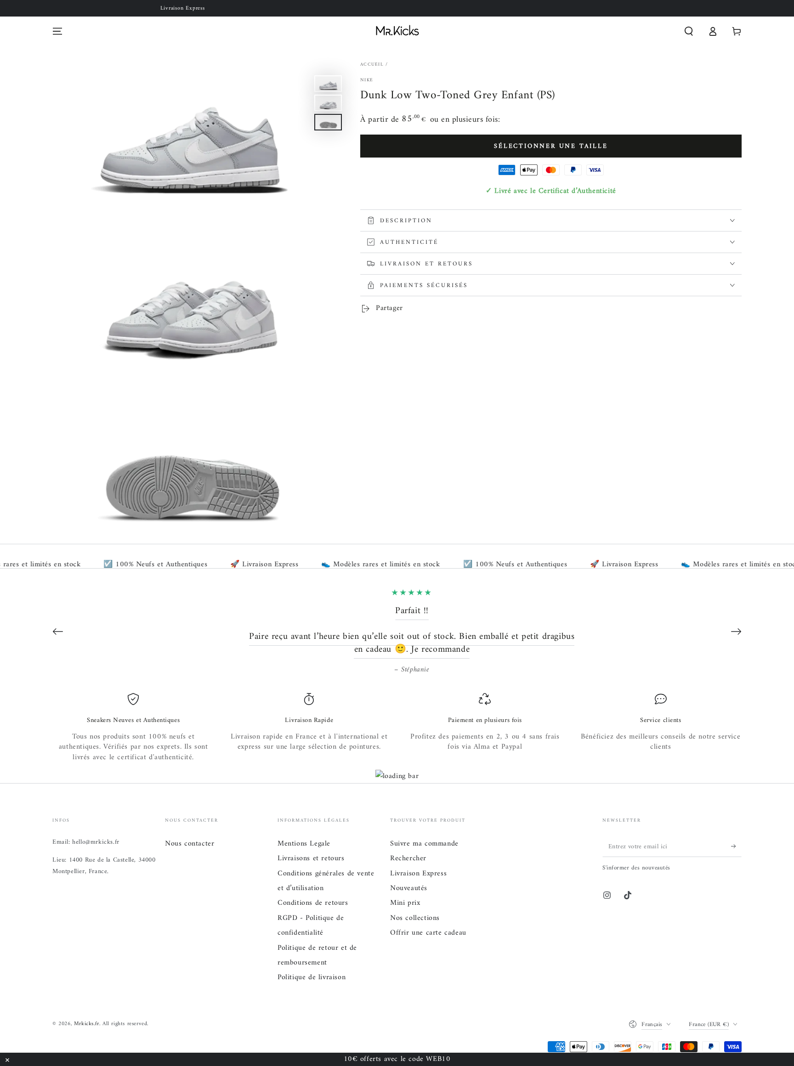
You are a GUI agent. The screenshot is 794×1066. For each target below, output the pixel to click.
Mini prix (405, 903)
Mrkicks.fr (86, 1024)
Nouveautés (408, 888)
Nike (366, 80)
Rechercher (408, 858)
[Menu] (57, 31)
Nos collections (415, 918)
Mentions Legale (304, 843)
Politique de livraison (312, 977)
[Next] (736, 631)
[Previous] (58, 631)
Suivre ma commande (424, 843)
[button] (689, 31)
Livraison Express (418, 873)
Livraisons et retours (311, 858)
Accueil (372, 64)
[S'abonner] (736, 846)
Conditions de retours (313, 903)
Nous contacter (189, 843)
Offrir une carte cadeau (428, 932)
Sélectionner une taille (550, 146)
